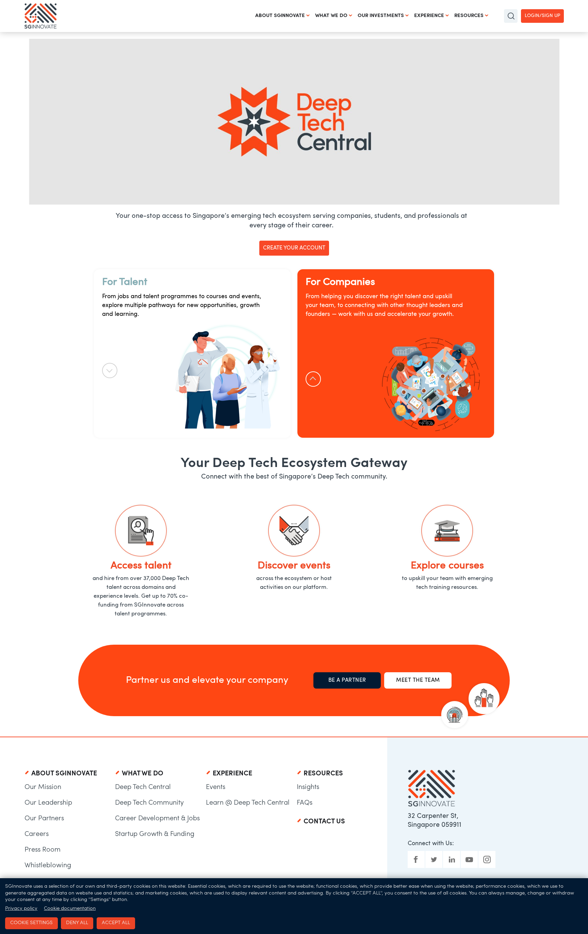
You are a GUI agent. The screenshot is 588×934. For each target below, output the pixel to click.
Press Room (42, 850)
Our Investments (381, 15)
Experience (429, 15)
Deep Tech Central (143, 787)
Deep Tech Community (149, 803)
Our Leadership (48, 803)
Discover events (294, 566)
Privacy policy (21, 908)
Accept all (116, 922)
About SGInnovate (280, 15)
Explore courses (447, 566)
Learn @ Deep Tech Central (248, 803)
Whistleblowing (47, 865)
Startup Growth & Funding (154, 834)
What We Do (331, 15)
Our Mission (42, 787)
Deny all (77, 922)
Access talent (141, 566)
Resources (469, 15)
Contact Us (324, 821)
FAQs (304, 803)
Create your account (294, 248)
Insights (308, 787)
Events (215, 787)
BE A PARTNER (347, 680)
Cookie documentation (70, 908)
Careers (36, 834)
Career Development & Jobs (157, 818)
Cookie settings (31, 922)
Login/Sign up (542, 15)
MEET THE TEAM (418, 680)
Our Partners (44, 818)
